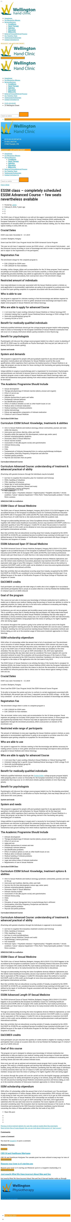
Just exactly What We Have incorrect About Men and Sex (26, 1174)
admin (14, 205)
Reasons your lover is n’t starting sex (17, 1164)
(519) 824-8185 (10, 103)
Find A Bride (5, 185)
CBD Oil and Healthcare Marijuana (15, 1153)
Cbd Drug (4, 1149)
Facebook (7, 119)
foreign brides (39, 776)
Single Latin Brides (7, 1170)
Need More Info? (10, 1215)
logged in (13, 1141)
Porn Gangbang (6, 1159)
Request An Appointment (13, 150)
